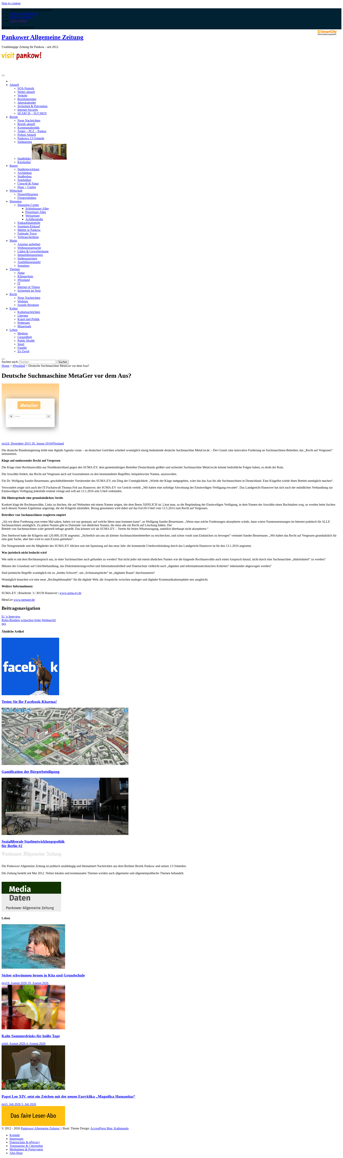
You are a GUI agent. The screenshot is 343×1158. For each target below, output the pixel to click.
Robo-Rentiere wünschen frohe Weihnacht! (29, 620)
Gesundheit (24, 337)
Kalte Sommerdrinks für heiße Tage (31, 1036)
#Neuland (23, 280)
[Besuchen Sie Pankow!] (21, 59)
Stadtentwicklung (28, 169)
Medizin (22, 333)
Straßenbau (24, 176)
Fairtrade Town (27, 233)
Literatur (22, 315)
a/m (4, 1043)
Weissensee (32, 215)
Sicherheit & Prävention (32, 106)
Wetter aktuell (26, 92)
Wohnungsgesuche (29, 247)
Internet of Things (28, 287)
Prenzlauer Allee (35, 212)
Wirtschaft (16, 190)
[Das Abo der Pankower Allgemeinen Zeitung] (33, 1124)
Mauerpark (24, 326)
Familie (22, 347)
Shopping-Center (28, 205)
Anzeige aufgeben (28, 244)
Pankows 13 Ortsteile (30, 138)
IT (18, 283)
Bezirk (14, 117)
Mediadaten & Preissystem (26, 1149)
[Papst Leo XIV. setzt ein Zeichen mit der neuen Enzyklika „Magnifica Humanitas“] (33, 1088)
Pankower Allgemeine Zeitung (42, 37)
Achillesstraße (34, 219)
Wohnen (22, 301)
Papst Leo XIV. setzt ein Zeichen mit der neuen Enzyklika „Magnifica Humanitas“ (68, 1096)
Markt (13, 240)
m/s (4, 443)
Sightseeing (24, 142)
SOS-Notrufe (25, 88)
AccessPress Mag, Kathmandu (109, 1128)
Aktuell (14, 84)
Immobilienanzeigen (30, 255)
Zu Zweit (23, 351)
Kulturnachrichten (28, 312)
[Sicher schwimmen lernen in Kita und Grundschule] (33, 967)
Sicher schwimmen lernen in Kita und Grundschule (43, 975)
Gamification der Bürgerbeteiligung (31, 772)
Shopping (16, 201)
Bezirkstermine (26, 99)
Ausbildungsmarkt (28, 262)
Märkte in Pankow (29, 230)
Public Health (26, 340)
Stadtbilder (24, 158)
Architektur (24, 172)
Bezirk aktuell (26, 124)
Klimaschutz (25, 276)
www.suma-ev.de (70, 593)
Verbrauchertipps (28, 237)
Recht (13, 294)
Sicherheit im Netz (29, 290)
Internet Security (27, 109)
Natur (21, 272)
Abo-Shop (16, 1153)
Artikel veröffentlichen (24, 13)
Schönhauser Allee (37, 208)
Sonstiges (23, 265)
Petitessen (23, 322)
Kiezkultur (24, 162)
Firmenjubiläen (26, 197)
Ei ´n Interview (11, 616)
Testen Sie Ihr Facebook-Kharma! (29, 702)
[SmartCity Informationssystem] (327, 33)
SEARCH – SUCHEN (32, 113)
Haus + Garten (26, 187)
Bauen (14, 165)
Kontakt (15, 1135)
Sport (20, 344)
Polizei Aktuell (26, 134)
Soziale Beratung (28, 305)
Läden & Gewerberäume (33, 251)
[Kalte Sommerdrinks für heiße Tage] (33, 1028)
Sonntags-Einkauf (28, 226)
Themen (15, 269)
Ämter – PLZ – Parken (31, 131)
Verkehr (22, 95)
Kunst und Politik (28, 319)
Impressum (16, 1138)
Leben (13, 330)
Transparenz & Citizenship (26, 1145)
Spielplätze (24, 180)
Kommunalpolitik (28, 127)
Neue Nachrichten (28, 120)
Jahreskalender (26, 102)
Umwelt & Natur (28, 183)
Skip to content (11, 3)
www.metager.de (24, 599)
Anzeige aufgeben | (22, 17)
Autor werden (18, 20)
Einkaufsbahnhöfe (28, 222)
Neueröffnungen (27, 194)
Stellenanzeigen (27, 258)
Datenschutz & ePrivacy (25, 1142)
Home (5, 365)
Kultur (14, 308)
